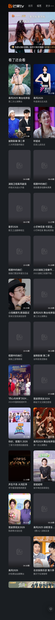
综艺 (39, 6)
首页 (30, 6)
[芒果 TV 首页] (16, 6)
